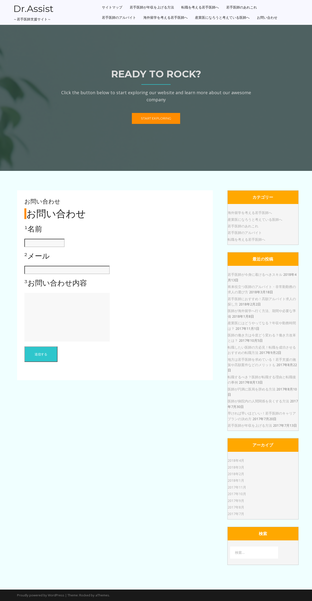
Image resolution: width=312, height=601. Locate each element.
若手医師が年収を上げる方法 (152, 7)
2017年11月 (237, 487)
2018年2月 (236, 474)
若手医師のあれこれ (241, 7)
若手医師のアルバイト (119, 17)
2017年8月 (236, 507)
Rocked (84, 595)
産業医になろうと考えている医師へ (222, 17)
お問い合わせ (267, 17)
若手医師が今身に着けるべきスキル (255, 274)
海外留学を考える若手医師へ (165, 17)
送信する (41, 354)
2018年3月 (236, 467)
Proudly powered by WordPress (40, 595)
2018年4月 (236, 460)
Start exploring (156, 118)
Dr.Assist (33, 8)
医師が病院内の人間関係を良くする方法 (258, 401)
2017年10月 (237, 493)
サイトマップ (112, 7)
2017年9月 (236, 500)
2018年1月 (236, 480)
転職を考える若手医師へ (200, 7)
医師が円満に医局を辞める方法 (251, 389)
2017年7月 (236, 513)
